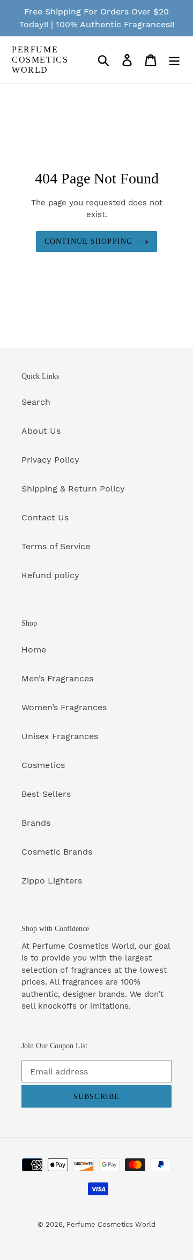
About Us (41, 431)
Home (33, 649)
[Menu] (174, 60)
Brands (35, 823)
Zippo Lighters (51, 880)
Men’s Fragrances (57, 678)
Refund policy (50, 575)
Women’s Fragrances (64, 707)
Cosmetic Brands (56, 852)
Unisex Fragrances (59, 736)
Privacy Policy (50, 460)
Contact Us (45, 517)
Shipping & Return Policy (73, 488)
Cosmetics (43, 765)
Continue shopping (88, 241)
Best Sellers (46, 794)
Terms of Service (55, 546)
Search (35, 402)
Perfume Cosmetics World (40, 59)
